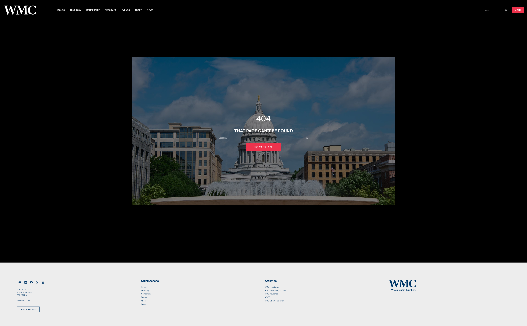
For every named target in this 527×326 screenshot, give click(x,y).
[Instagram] (43, 282)
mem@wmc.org (23, 300)
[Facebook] (31, 282)
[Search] (506, 10)
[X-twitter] (37, 282)
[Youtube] (20, 282)
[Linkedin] (25, 282)
